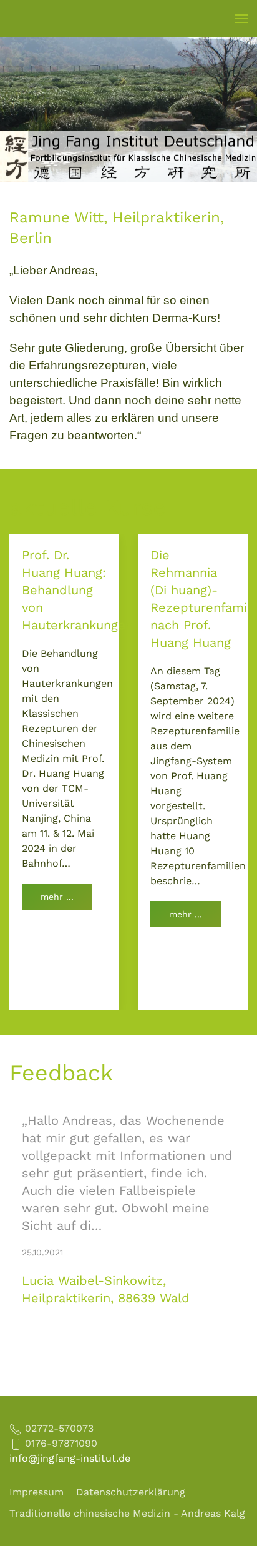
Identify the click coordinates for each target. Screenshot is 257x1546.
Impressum (36, 1492)
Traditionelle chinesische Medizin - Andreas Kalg (127, 1513)
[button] (241, 18)
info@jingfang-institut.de (69, 1458)
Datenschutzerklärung (130, 1492)
